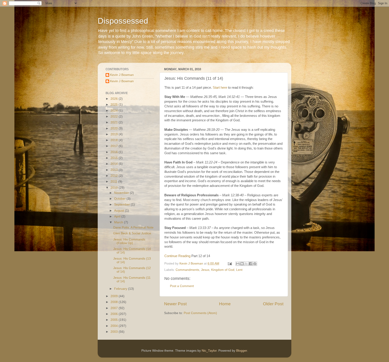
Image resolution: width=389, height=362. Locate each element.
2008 (115, 302)
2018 (115, 140)
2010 (115, 187)
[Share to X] (246, 263)
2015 (115, 158)
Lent (239, 270)
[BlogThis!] (242, 263)
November (122, 193)
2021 (115, 122)
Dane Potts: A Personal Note (133, 227)
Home (225, 303)
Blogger (241, 350)
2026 (115, 98)
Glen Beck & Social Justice (132, 233)
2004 (115, 326)
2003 (115, 331)
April (117, 216)
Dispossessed (123, 20)
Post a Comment (182, 286)
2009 (115, 296)
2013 (115, 170)
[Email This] (237, 263)
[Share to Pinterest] (255, 263)
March (119, 222)
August (119, 210)
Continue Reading (177, 256)
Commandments (187, 270)
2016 (115, 152)
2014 (115, 163)
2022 (115, 116)
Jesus (205, 270)
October (120, 198)
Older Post (273, 303)
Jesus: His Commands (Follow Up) (129, 241)
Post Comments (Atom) (200, 313)
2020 (115, 128)
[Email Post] (229, 263)
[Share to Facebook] (250, 263)
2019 (115, 134)
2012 (115, 175)
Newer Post (175, 303)
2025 (115, 104)
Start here (220, 87)
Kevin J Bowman (122, 75)
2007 (115, 308)
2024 (115, 110)
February (121, 288)
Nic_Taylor (209, 350)
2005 (115, 319)
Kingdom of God (222, 270)
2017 (115, 146)
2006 (115, 314)
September (122, 204)
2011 (114, 181)
